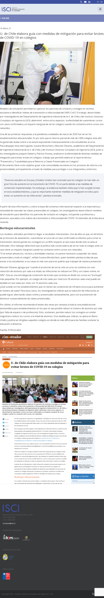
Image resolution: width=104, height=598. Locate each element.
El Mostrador (14, 330)
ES (98, 2)
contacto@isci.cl (9, 523)
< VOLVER (4, 18)
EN (101, 2)
